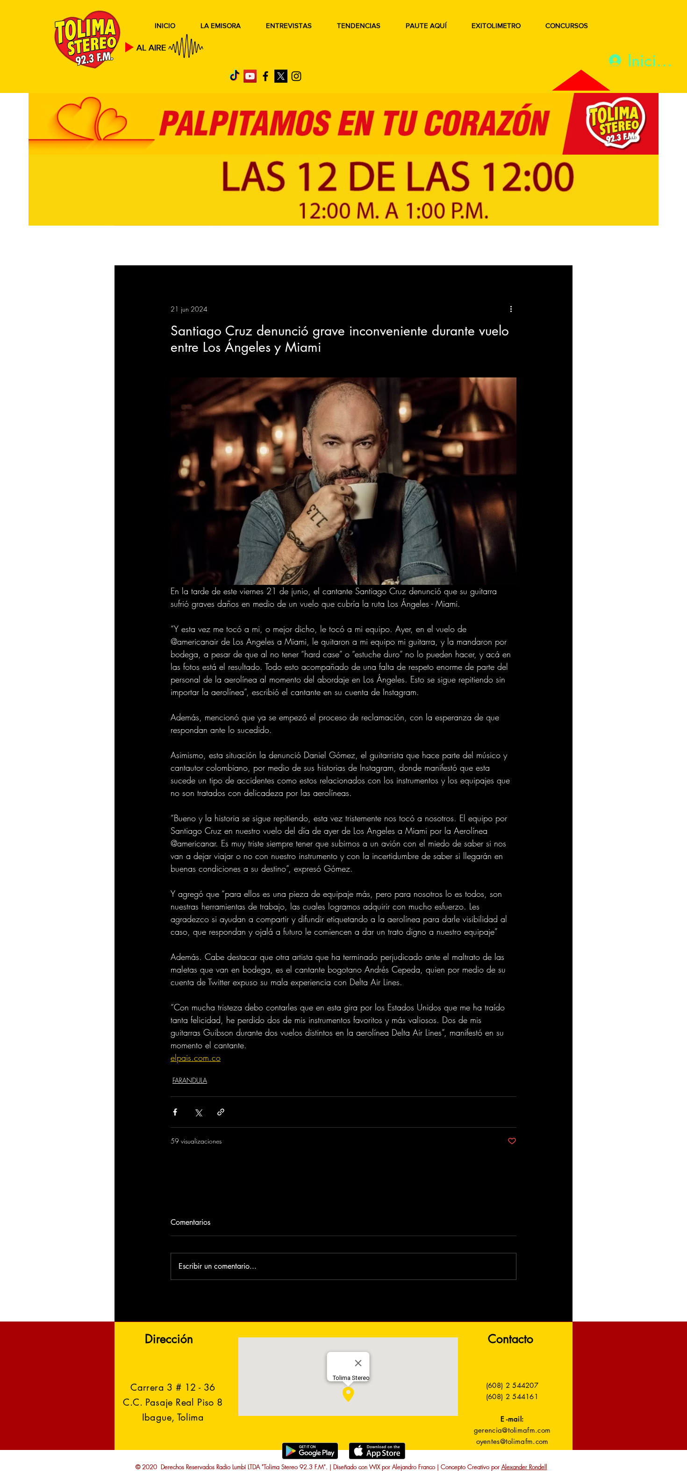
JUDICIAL (307, 246)
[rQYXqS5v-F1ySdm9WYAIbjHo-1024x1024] (280, 76)
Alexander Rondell (524, 1467)
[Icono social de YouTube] (250, 76)
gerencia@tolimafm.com (512, 1430)
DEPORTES (250, 246)
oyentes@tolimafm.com (512, 1441)
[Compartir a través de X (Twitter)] (197, 1112)
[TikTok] (234, 76)
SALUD (197, 246)
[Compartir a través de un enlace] (220, 1112)
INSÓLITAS (430, 246)
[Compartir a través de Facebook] (175, 1112)
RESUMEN (144, 246)
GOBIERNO (366, 246)
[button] (551, 246)
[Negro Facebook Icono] (265, 76)
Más (478, 246)
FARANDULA (189, 1080)
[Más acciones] (510, 308)
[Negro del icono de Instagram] (296, 76)
